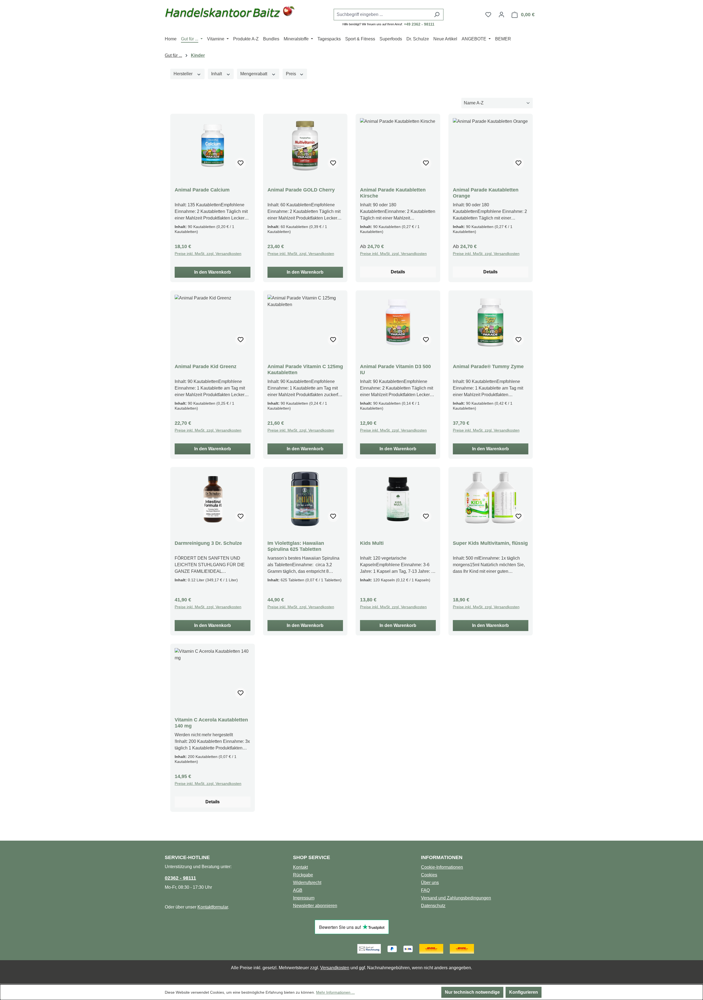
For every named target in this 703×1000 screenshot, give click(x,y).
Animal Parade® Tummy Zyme (488, 366)
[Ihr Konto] (501, 14)
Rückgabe (303, 875)
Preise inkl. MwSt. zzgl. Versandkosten (208, 253)
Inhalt (217, 73)
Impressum (303, 898)
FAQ (425, 890)
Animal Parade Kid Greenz (205, 366)
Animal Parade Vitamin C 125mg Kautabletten (305, 369)
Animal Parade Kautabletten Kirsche (393, 193)
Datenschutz (433, 905)
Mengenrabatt (254, 73)
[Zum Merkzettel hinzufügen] (240, 163)
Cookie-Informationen (442, 867)
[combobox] (382, 14)
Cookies (429, 875)
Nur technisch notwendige (472, 992)
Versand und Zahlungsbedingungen (456, 898)
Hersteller (184, 73)
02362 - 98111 (180, 878)
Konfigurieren (523, 992)
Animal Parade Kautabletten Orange (485, 193)
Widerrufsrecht (307, 882)
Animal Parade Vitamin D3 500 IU (395, 369)
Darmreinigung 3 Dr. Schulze (208, 543)
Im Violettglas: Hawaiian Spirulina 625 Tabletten (295, 546)
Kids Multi (372, 543)
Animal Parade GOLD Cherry (301, 190)
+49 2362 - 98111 (419, 24)
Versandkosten (334, 967)
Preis (291, 73)
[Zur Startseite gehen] (230, 13)
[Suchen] (436, 14)
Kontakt (300, 867)
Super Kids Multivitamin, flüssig (490, 543)
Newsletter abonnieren (315, 905)
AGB (297, 890)
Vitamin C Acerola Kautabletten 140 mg (211, 723)
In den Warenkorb (212, 272)
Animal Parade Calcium (202, 190)
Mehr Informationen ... (335, 992)
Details (398, 272)
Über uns (430, 882)
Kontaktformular (212, 907)
